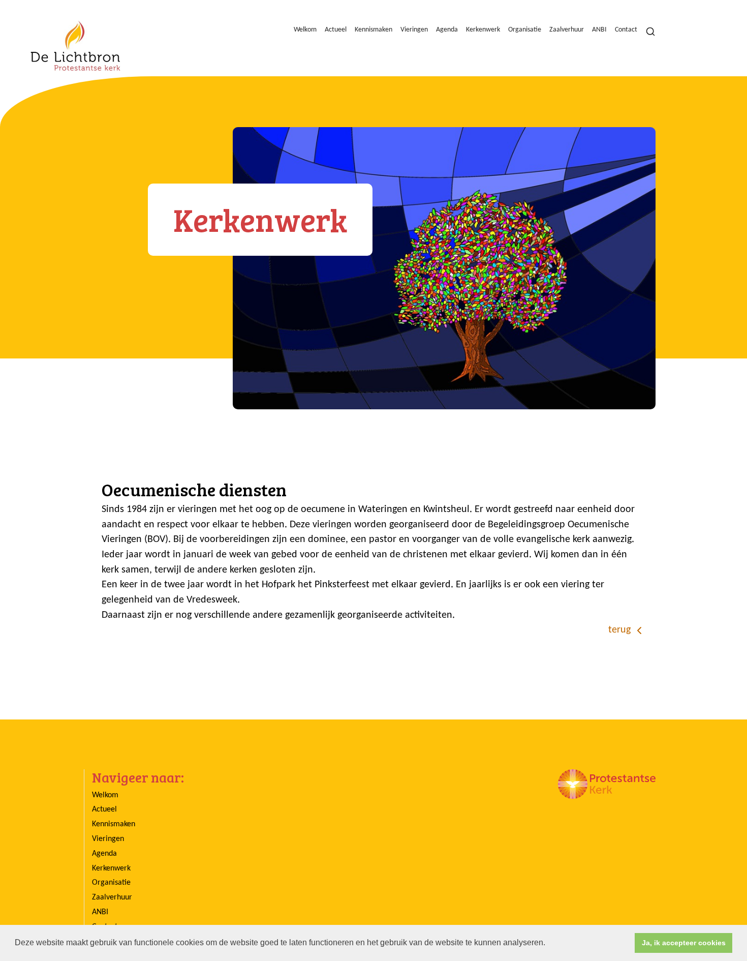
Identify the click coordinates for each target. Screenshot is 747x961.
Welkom (305, 30)
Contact (626, 30)
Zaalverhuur (566, 30)
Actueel (336, 30)
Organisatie (524, 30)
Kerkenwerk (483, 30)
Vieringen (414, 30)
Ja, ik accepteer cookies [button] (684, 943)
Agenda (447, 30)
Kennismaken (373, 30)
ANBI (599, 30)
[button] (548, 943)
